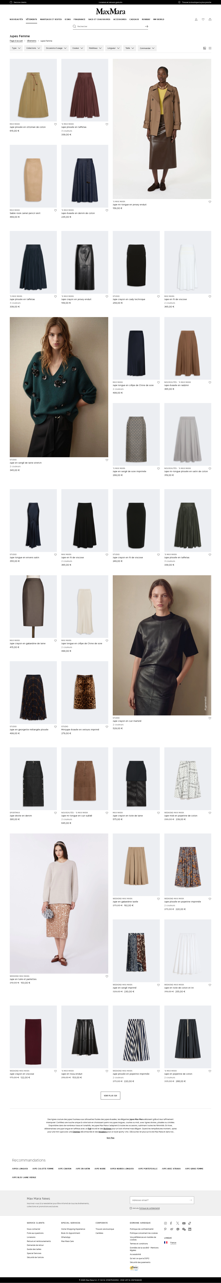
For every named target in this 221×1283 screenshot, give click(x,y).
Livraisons (31, 1237)
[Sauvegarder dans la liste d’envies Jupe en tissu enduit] (107, 1071)
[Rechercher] (146, 26)
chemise (76, 1131)
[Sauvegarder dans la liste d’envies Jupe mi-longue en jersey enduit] (210, 202)
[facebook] (171, 1223)
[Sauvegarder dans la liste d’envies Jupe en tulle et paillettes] (107, 976)
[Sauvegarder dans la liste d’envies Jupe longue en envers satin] (55, 554)
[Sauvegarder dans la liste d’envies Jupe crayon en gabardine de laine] (55, 640)
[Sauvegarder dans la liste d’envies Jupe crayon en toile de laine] (158, 813)
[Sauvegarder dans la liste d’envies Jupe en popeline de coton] (210, 1071)
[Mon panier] (210, 19)
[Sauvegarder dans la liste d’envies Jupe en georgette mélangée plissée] (55, 727)
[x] (177, 1223)
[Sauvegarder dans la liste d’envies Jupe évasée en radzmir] (210, 382)
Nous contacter (33, 1229)
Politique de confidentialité (149, 1208)
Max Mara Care (67, 1241)
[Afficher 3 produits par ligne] (204, 48)
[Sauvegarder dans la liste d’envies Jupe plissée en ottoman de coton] (55, 124)
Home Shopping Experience (73, 1229)
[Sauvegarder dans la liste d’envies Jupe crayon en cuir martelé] (210, 718)
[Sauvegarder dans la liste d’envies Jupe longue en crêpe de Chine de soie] (158, 382)
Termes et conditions (139, 1243)
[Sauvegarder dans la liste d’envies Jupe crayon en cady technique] (158, 296)
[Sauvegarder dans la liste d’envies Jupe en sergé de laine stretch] (107, 460)
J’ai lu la (146, 1208)
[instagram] (165, 1223)
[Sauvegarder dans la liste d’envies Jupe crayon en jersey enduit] (107, 296)
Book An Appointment (70, 1233)
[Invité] (196, 19)
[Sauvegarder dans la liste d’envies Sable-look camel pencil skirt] (55, 210)
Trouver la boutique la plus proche (196, 2)
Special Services (34, 1253)
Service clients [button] (34, 3)
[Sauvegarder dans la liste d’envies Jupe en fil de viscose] (210, 296)
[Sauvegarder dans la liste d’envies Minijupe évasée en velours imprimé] (107, 727)
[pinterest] (165, 1229)
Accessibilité (135, 1254)
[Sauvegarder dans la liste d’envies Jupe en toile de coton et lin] (210, 985)
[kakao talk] (177, 1229)
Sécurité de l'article (35, 1257)
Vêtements (31, 40)
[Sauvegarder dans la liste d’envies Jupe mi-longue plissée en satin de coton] (210, 468)
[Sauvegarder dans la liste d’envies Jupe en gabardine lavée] (158, 899)
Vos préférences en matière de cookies (143, 1238)
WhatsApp (65, 1237)
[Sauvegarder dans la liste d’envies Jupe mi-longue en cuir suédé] (107, 813)
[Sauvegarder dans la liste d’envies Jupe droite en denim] (55, 813)
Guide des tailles (34, 1249)
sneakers (102, 1131)
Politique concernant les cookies (144, 1233)
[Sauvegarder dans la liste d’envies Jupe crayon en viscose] (55, 1071)
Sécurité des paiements (140, 1262)
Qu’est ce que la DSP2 (139, 1258)
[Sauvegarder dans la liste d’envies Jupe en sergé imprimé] (158, 985)
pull (89, 1128)
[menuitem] (16, 19)
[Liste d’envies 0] (203, 19)
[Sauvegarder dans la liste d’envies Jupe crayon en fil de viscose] (158, 554)
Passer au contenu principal (14, 1)
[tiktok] (189, 1223)
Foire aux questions (35, 1233)
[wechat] (183, 1229)
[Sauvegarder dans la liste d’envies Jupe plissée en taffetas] (107, 124)
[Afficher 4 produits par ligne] (210, 48)
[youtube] (183, 1223)
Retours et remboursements (39, 1241)
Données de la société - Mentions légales (144, 1249)
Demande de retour (35, 1245)
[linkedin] (189, 1229)
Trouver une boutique (105, 1229)
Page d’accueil (16, 40)
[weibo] (171, 1229)
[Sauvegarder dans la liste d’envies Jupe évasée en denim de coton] (107, 210)
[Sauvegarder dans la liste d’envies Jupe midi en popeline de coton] (210, 813)
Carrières (99, 1233)
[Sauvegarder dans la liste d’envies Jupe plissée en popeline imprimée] (210, 899)
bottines (107, 1128)
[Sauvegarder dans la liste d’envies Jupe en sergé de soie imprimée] (158, 468)
